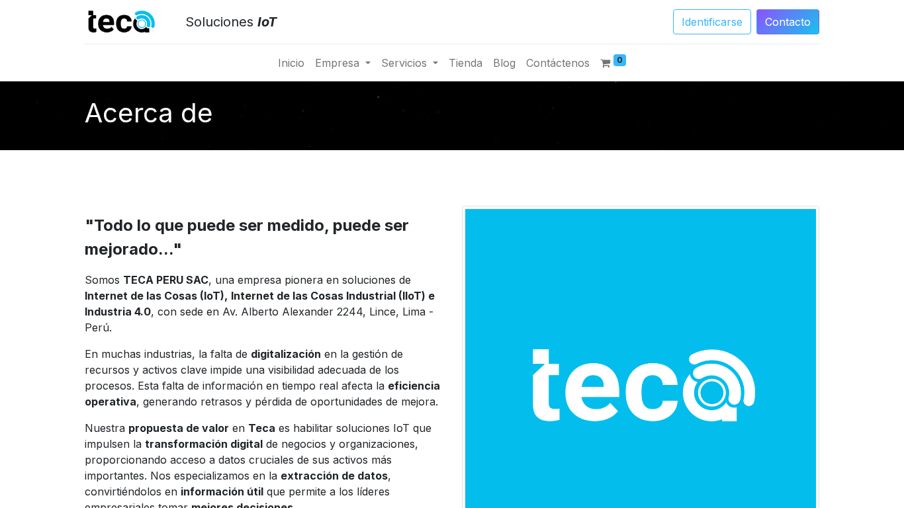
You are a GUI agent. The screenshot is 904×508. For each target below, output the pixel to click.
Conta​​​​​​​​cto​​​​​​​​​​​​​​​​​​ (788, 21)
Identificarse (712, 21)
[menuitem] (291, 63)
